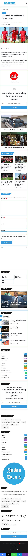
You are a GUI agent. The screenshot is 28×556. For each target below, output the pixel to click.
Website (3, 230)
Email (2, 223)
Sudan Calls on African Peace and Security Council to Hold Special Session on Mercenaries (14, 304)
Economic (4, 361)
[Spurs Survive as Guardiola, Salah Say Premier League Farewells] (7, 159)
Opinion (4, 365)
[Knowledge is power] (5, 329)
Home (3, 9)
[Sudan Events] (10, 3)
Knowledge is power (15, 327)
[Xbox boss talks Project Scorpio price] (5, 342)
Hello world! (6, 316)
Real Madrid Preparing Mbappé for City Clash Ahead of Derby (6, 183)
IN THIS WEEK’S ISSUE (7, 372)
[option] (14, 299)
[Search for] (26, 3)
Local (3, 356)
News (3, 353)
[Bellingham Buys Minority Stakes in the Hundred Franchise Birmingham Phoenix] (21, 159)
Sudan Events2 (6, 22)
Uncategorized (5, 377)
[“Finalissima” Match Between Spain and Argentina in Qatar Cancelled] (21, 176)
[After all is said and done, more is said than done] (5, 322)
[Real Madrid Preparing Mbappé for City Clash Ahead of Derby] (7, 176)
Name (3, 217)
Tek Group (14, 545)
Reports (4, 368)
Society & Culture (6, 370)
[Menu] (2, 3)
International (5, 358)
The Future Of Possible (16, 333)
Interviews (4, 375)
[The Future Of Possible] (5, 335)
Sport (7, 9)
